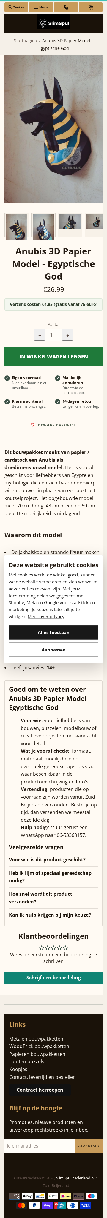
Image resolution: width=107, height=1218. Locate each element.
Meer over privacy (46, 616)
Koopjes (18, 1069)
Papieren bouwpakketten (37, 1054)
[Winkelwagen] (91, 7)
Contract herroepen (40, 1090)
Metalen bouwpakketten (36, 1039)
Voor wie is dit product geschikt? (47, 859)
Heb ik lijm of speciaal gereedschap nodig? (50, 877)
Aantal (53, 324)
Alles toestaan (54, 632)
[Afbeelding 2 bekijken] (43, 225)
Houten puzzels (26, 1061)
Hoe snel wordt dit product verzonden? (40, 898)
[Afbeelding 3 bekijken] (70, 225)
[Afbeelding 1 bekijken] (16, 225)
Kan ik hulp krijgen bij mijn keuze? (50, 915)
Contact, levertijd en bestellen (42, 1077)
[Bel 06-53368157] (66, 7)
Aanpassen (54, 650)
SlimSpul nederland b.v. (76, 1178)
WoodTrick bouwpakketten (39, 1046)
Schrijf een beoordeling (53, 977)
